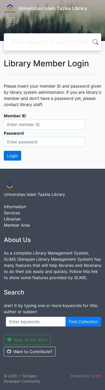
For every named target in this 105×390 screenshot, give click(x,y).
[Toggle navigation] (11, 20)
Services (12, 212)
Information (15, 206)
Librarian (12, 219)
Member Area (17, 225)
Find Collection (83, 321)
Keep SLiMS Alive (30, 339)
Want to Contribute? (32, 351)
